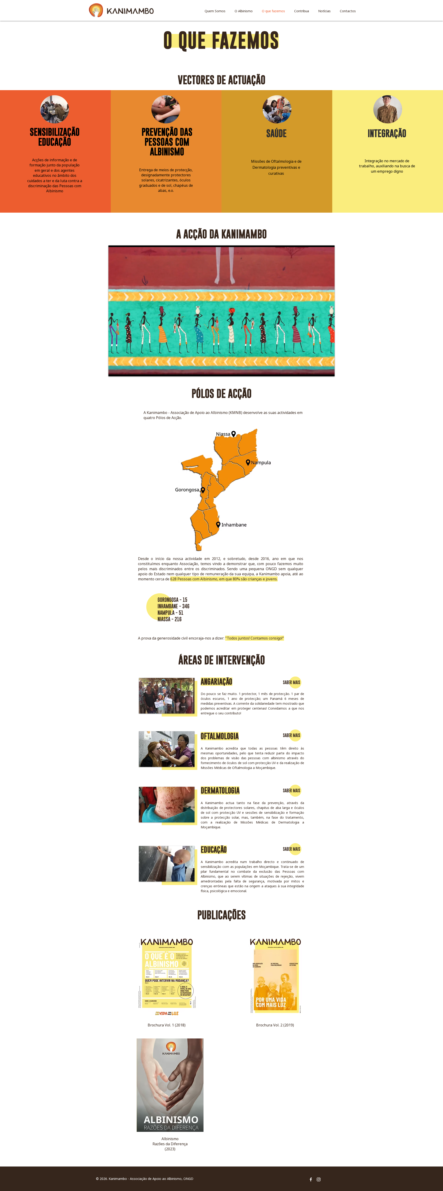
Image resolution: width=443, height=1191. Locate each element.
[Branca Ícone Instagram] (318, 1179)
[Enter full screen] (328, 370)
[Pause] (114, 370)
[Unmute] (122, 370)
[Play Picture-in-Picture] (320, 370)
